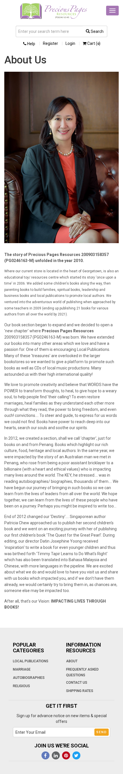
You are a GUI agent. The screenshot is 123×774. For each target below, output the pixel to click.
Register (50, 43)
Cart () (93, 43)
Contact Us (76, 683)
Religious (21, 686)
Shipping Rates (79, 691)
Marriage (22, 669)
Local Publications (30, 661)
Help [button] (30, 43)
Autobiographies (29, 678)
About (72, 661)
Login (70, 43)
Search (97, 31)
